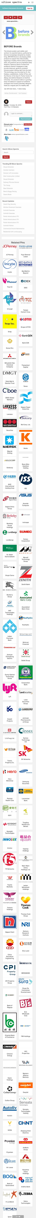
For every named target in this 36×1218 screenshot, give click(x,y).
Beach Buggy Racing (10, 191)
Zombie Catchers (8, 170)
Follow (28, 102)
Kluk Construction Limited (11, 176)
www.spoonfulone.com (13, 21)
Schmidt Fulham (8, 225)
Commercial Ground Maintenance (13, 228)
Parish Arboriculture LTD (11, 216)
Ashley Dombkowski (11, 93)
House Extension (8, 167)
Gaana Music (7, 194)
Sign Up (29, 8)
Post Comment (26, 119)
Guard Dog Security (9, 204)
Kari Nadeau (22, 93)
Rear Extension (8, 188)
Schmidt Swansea (9, 210)
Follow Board (27, 124)
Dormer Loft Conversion (10, 173)
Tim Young (6, 185)
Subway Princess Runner (11, 182)
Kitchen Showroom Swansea (12, 207)
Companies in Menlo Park (13, 125)
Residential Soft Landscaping (12, 231)
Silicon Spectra (11, 2)
